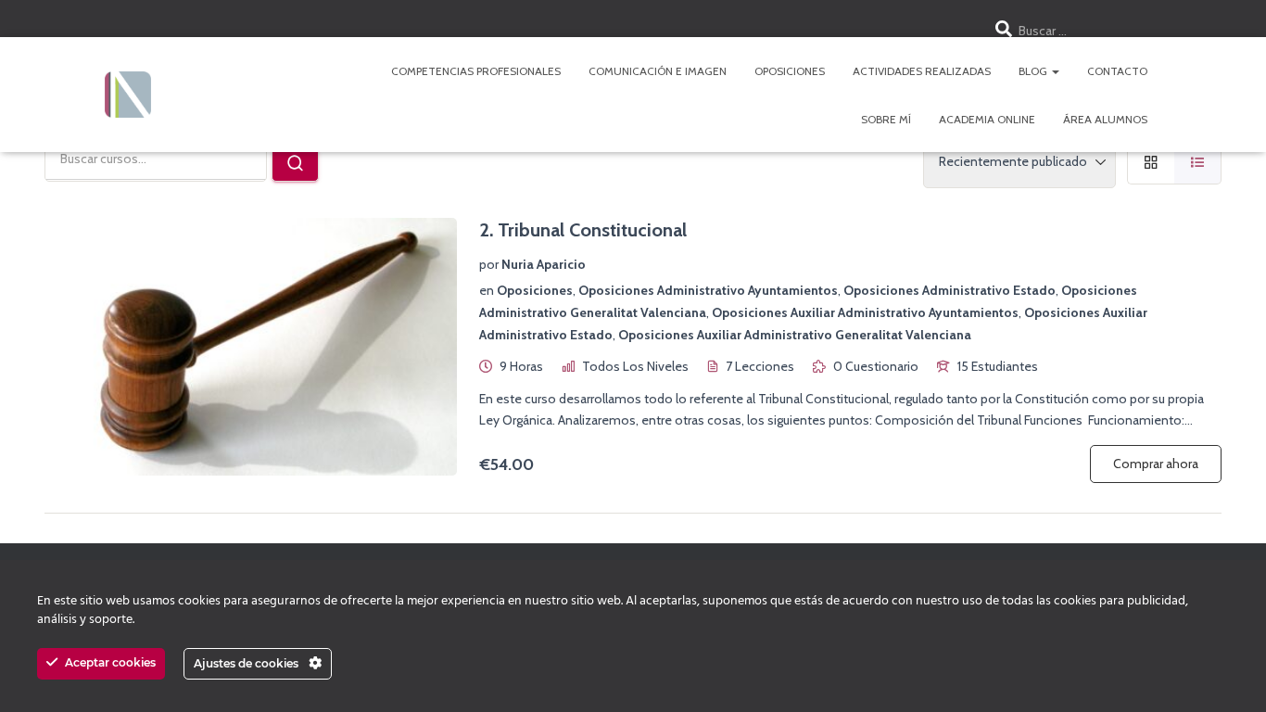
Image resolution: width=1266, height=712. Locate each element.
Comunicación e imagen (658, 71)
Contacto (1117, 71)
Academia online (987, 119)
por (489, 264)
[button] (1054, 71)
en (486, 290)
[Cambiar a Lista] (1198, 162)
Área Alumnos (1105, 119)
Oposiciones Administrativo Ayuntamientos (708, 290)
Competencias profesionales (476, 71)
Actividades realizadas (922, 71)
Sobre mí (886, 119)
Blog (1034, 71)
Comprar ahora (1155, 463)
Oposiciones (789, 71)
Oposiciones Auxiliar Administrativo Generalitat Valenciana (794, 334)
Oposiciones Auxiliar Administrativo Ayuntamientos (865, 312)
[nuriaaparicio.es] (128, 94)
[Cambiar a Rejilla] (1150, 162)
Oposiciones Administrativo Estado (949, 290)
